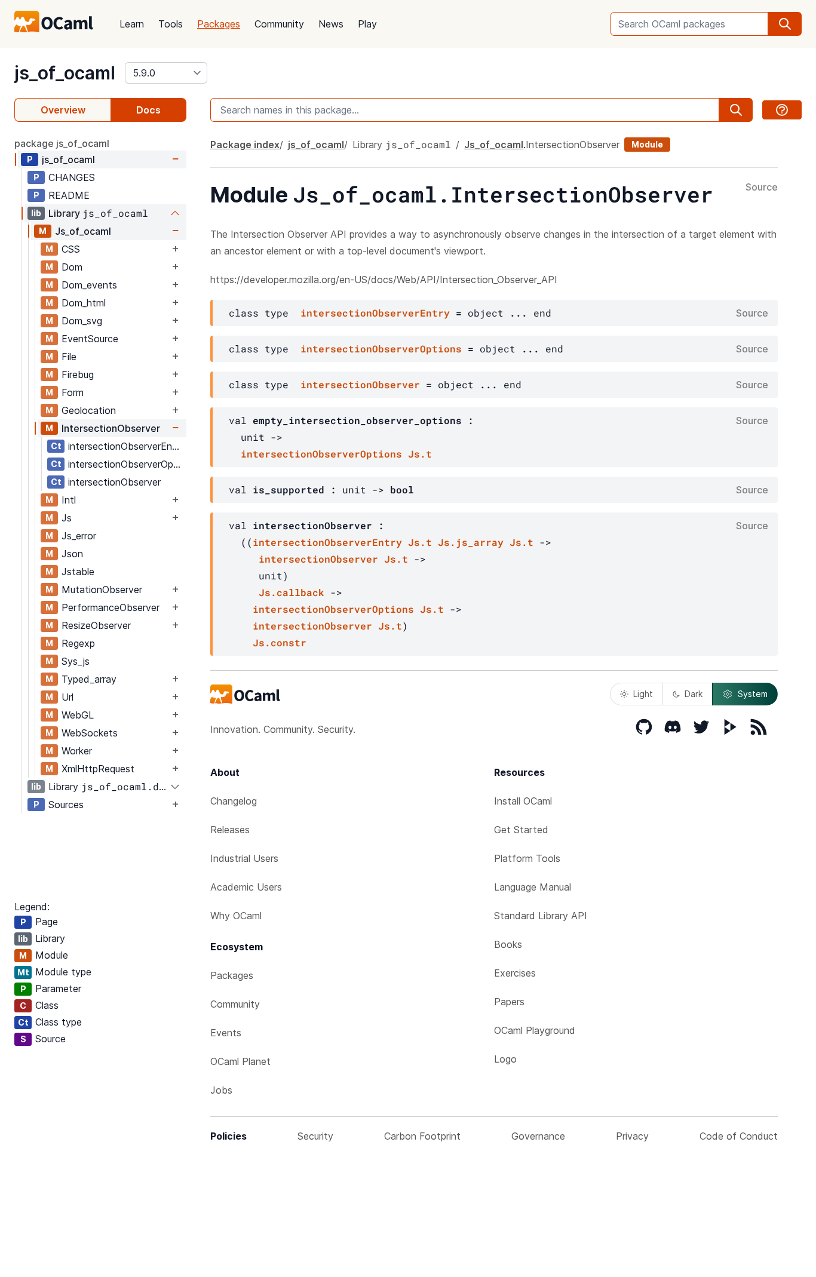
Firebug (78, 374)
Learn (131, 24)
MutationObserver (102, 589)
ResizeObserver (96, 625)
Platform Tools (527, 858)
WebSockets (90, 733)
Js (67, 518)
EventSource (90, 339)
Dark (694, 694)
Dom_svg (82, 321)
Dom (72, 267)
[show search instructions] (782, 109)
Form (73, 392)
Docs (148, 110)
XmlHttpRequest (98, 769)
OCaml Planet (240, 1061)
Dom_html (84, 303)
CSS (71, 249)
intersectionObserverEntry (126, 446)
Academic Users (246, 887)
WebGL (78, 715)
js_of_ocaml (64, 73)
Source (762, 187)
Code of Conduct (739, 1136)
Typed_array (89, 679)
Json (72, 554)
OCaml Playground (534, 1030)
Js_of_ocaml (83, 231)
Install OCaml (523, 801)
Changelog (233, 801)
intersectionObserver (114, 482)
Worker (77, 751)
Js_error (79, 536)
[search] (785, 24)
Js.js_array (471, 542)
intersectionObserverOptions (127, 464)
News (330, 24)
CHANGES (71, 177)
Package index (245, 145)
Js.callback (291, 592)
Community (279, 24)
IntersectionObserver (111, 428)
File (69, 357)
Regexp (78, 643)
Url (67, 697)
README (69, 195)
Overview (63, 110)
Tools (170, 24)
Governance (538, 1136)
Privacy (632, 1136)
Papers (509, 1002)
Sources (66, 805)
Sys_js (76, 661)
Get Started (521, 830)
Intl (69, 500)
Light (643, 694)
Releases (230, 830)
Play (367, 24)
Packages (218, 24)
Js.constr (279, 642)
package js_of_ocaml (61, 143)
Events (225, 1033)
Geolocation (89, 410)
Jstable (78, 572)
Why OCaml (236, 916)
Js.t (420, 453)
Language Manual (532, 887)
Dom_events (89, 285)
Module (647, 144)
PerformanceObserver (110, 607)
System (753, 694)
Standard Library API (540, 916)
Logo (505, 1059)
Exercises (515, 973)
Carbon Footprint (422, 1136)
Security (315, 1136)
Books (508, 944)
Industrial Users (244, 858)
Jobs (221, 1090)
